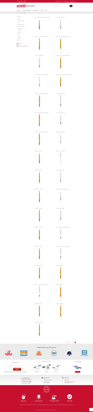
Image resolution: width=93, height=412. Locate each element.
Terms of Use (23, 383)
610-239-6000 (28, 379)
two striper (21, 12)
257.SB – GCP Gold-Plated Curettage (41, 112)
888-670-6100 (23, 379)
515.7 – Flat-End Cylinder (39, 55)
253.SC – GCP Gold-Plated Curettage (41, 36)
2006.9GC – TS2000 (38, 189)
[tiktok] (28, 381)
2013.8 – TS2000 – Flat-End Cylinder (62, 246)
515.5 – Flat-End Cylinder (60, 17)
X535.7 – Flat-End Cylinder (60, 151)
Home (18, 12)
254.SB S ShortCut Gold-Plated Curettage (63, 74)
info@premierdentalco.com (48, 379)
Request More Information (23, 46)
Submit (17, 369)
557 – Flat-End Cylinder (60, 170)
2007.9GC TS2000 (38, 265)
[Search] (71, 6)
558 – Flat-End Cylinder (60, 208)
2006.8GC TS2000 (38, 170)
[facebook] (21, 381)
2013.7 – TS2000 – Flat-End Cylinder (62, 227)
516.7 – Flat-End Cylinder (60, 112)
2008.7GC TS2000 (59, 284)
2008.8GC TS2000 (38, 303)
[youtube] (30, 381)
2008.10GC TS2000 (38, 322)
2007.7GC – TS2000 (38, 227)
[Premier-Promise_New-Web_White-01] (46, 386)
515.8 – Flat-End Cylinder (60, 93)
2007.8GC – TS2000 (38, 246)
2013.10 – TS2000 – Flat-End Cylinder (41, 284)
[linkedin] (23, 381)
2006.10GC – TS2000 (39, 208)
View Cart (20, 43)
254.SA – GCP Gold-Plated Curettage (63, 36)
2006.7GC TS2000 (38, 151)
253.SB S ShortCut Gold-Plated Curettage (42, 17)
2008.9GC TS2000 (59, 303)
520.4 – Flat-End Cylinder (60, 131)
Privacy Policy (28, 383)
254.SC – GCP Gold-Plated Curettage (41, 93)
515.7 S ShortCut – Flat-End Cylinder (41, 74)
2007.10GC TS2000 (59, 265)
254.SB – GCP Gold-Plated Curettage (63, 55)
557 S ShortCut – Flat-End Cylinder (62, 189)
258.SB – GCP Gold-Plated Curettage (41, 131)
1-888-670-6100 (66, 379)
